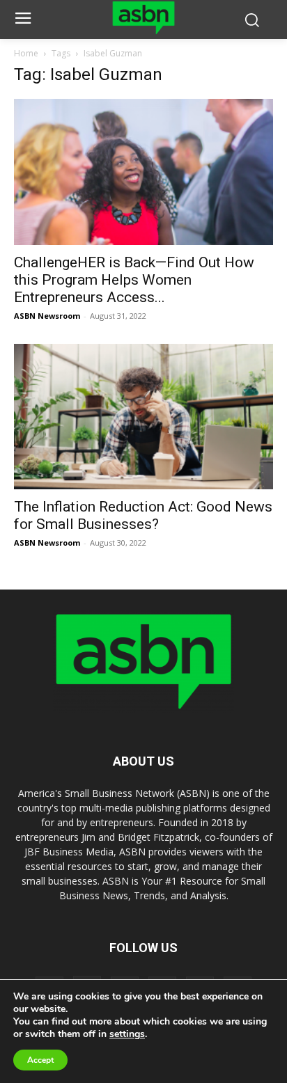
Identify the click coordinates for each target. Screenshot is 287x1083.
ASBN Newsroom (47, 315)
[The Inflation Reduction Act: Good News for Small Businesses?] (143, 417)
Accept (40, 1060)
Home (26, 53)
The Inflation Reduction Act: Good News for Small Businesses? (143, 515)
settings (127, 1034)
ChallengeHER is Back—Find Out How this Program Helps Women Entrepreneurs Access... (134, 280)
